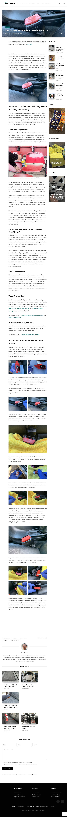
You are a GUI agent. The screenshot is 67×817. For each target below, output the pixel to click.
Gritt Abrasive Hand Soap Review (60, 57)
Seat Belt (6, 640)
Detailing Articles (36, 796)
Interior (7, 27)
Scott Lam (8, 33)
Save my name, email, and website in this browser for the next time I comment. (20, 764)
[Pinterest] (46, 638)
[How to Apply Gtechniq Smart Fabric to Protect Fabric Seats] (10, 718)
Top (34, 814)
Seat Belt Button (15, 640)
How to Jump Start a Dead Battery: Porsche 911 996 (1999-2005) (60, 86)
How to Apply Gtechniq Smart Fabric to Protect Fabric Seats (10, 728)
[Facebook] (60, 33)
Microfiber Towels (26, 334)
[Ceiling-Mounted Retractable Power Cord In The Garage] (52, 67)
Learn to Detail (35, 793)
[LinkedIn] (43, 638)
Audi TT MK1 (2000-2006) (56, 192)
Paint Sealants (29, 315)
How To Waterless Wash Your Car (56, 162)
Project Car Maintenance (19, 796)
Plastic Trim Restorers (15, 317)
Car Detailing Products (56, 794)
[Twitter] (61, 33)
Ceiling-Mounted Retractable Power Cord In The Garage (60, 66)
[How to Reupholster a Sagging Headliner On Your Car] (52, 49)
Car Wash (56, 159)
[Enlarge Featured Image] (33, 23)
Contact (53, 806)
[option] (57, 121)
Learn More (29, 44)
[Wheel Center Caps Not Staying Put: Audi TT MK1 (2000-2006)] (52, 77)
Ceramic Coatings (38, 315)
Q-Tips (37, 334)
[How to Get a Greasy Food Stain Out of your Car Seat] (10, 697)
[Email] (3, 48)
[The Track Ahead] (9, 3)
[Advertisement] (24, 625)
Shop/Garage (56, 125)
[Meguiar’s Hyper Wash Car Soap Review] (52, 96)
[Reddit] (3, 52)
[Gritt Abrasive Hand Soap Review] (52, 58)
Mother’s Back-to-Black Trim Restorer (19, 308)
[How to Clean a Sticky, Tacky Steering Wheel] (29, 676)
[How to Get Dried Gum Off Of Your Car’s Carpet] (10, 676)
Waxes (22, 315)
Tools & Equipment (55, 796)
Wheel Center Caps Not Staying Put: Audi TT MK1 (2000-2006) (60, 76)
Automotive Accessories (56, 793)
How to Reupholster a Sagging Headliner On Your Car (60, 48)
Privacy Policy (30, 806)
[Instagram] (62, 801)
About (13, 806)
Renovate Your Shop (18, 794)
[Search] (63, 3)
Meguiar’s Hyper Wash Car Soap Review (59, 95)
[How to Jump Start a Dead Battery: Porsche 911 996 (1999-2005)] (52, 87)
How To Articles (17, 793)
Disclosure (21, 806)
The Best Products (36, 794)
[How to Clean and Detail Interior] (29, 718)
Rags (32, 334)
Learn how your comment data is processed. (28, 774)
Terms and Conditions (42, 806)
